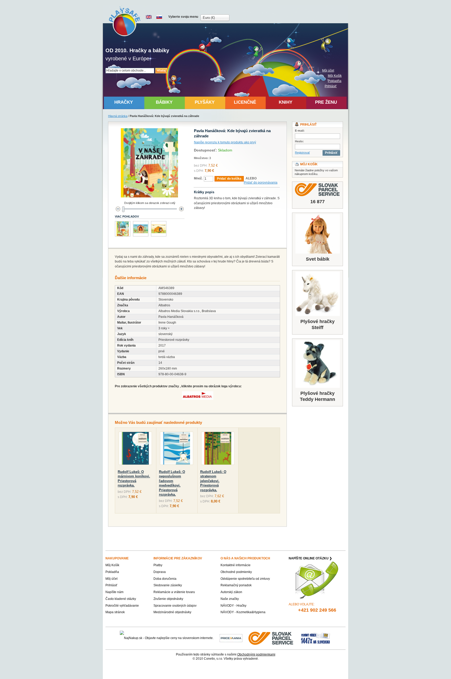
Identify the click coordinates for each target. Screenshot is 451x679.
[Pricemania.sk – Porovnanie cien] (230, 638)
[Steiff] (317, 294)
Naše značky (230, 599)
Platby (157, 565)
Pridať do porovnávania (260, 182)
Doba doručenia (164, 579)
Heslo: (299, 141)
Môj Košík (335, 76)
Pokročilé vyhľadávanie (122, 605)
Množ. (198, 178)
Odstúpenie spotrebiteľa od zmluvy (245, 579)
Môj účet (328, 70)
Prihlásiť (331, 86)
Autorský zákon (231, 592)
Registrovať (302, 152)
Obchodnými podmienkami (256, 654)
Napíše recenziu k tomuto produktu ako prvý (225, 142)
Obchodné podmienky (236, 572)
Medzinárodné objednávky (172, 612)
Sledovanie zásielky (167, 585)
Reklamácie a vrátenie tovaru (174, 592)
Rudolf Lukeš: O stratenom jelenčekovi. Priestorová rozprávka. (213, 481)
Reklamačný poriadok (236, 585)
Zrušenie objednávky (168, 599)
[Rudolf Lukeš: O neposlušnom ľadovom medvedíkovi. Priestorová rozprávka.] (176, 449)
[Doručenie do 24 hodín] (271, 638)
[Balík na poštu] (315, 638)
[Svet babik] (317, 234)
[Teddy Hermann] (317, 364)
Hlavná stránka (117, 116)
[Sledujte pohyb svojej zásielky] (317, 189)
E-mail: (300, 130)
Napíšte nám (114, 592)
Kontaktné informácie (236, 565)
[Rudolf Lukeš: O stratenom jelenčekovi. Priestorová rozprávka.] (217, 449)
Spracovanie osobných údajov (175, 605)
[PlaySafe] (125, 21)
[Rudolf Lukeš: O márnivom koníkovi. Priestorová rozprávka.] (135, 449)
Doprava (159, 572)
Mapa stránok (115, 612)
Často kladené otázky (120, 599)
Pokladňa (334, 81)
